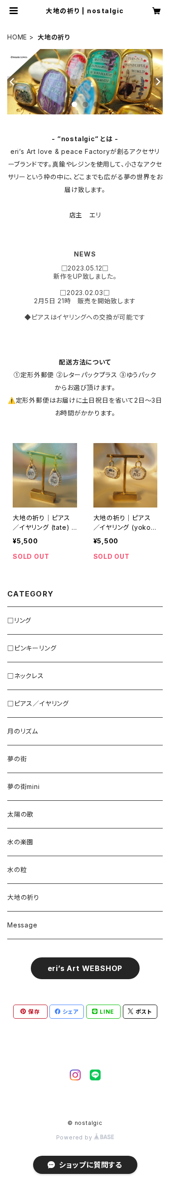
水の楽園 (20, 842)
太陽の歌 (20, 814)
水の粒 (17, 869)
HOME (17, 37)
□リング (19, 620)
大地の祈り (23, 897)
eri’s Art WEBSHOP (85, 968)
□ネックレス (25, 676)
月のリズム (22, 731)
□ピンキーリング (31, 648)
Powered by (75, 1137)
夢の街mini (23, 786)
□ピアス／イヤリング (38, 703)
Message (22, 925)
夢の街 (17, 759)
